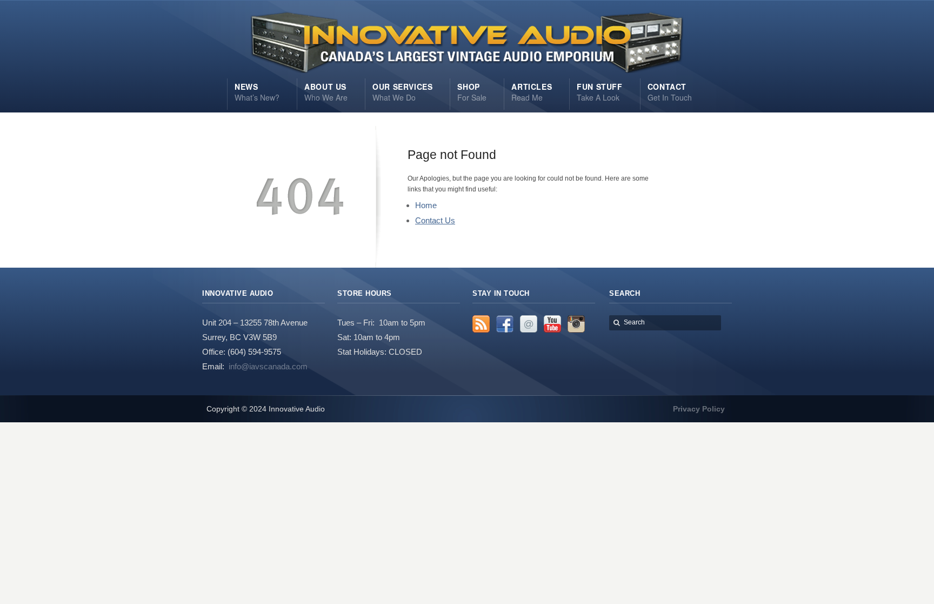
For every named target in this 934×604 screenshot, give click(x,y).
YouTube (552, 324)
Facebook (504, 324)
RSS (481, 324)
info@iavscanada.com (268, 366)
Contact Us (435, 220)
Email (528, 324)
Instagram (576, 324)
